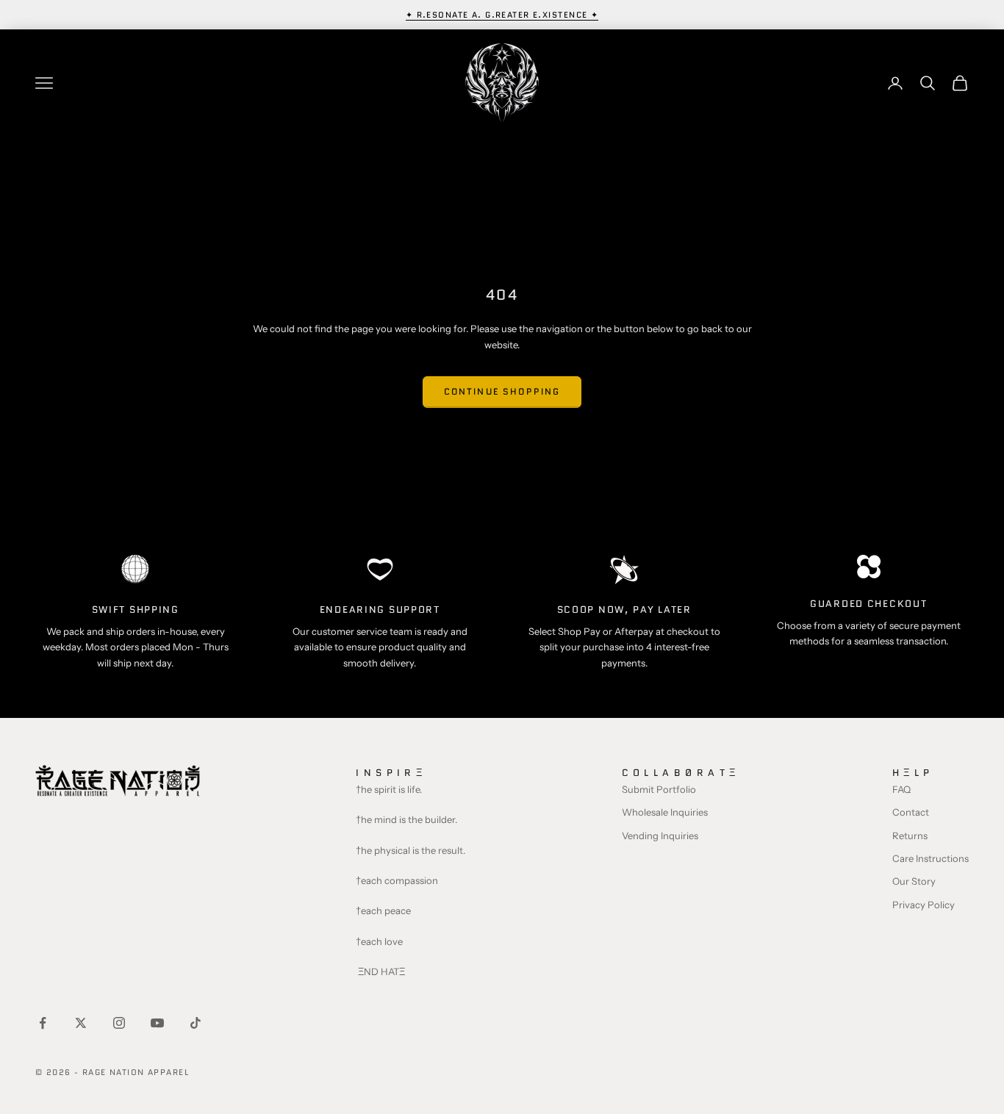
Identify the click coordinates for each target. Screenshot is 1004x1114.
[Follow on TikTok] (195, 1023)
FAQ (901, 789)
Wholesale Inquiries (665, 812)
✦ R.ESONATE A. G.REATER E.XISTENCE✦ (502, 15)
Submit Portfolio (659, 789)
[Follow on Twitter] (80, 1023)
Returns (910, 835)
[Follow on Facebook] (42, 1023)
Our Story (914, 881)
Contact (910, 812)
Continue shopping (502, 391)
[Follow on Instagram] (119, 1023)
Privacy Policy (923, 904)
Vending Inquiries (660, 835)
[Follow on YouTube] (157, 1023)
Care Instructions (930, 858)
